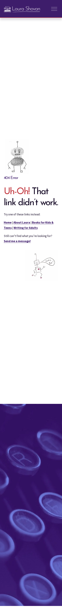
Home (8, 222)
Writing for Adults (26, 228)
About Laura (21, 222)
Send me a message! (17, 241)
